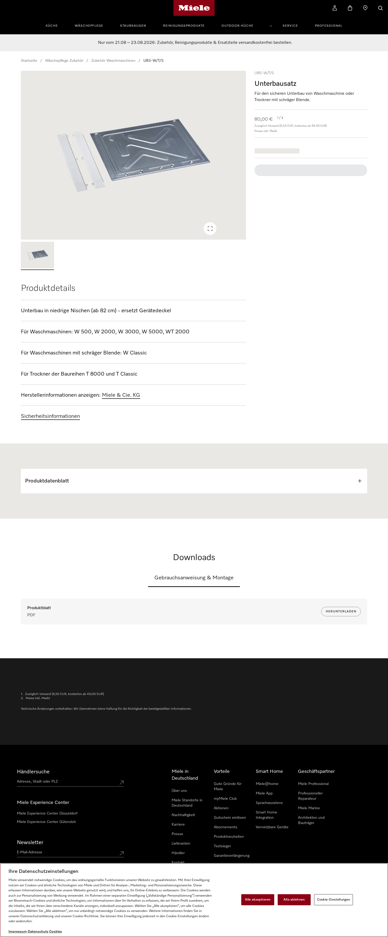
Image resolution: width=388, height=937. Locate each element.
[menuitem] (55, 25)
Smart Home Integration (266, 815)
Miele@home (267, 784)
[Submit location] (122, 782)
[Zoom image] (210, 228)
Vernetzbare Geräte (272, 827)
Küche (52, 25)
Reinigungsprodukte (184, 25)
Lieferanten (181, 843)
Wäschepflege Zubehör (64, 61)
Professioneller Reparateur (310, 796)
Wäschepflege (89, 25)
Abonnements (225, 827)
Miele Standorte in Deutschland (187, 802)
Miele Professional (313, 784)
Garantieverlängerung (231, 856)
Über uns (179, 791)
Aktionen (221, 808)
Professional (328, 25)
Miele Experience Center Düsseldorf (47, 813)
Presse (177, 834)
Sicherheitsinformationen (50, 416)
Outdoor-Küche (237, 25)
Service (290, 25)
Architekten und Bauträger (311, 820)
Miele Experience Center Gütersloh (46, 822)
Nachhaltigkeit (183, 815)
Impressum (17, 931)
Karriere (178, 824)
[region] (133, 155)
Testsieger (222, 846)
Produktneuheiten (229, 837)
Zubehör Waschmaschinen (113, 61)
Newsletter (30, 842)
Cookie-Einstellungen (333, 899)
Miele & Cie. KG (121, 395)
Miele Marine (309, 808)
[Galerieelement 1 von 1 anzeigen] (37, 256)
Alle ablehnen (294, 899)
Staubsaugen (133, 25)
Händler (178, 853)
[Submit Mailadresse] (122, 853)
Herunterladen (341, 611)
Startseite (29, 61)
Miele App (264, 793)
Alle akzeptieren (257, 899)
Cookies (55, 931)
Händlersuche (33, 771)
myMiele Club (225, 799)
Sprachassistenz (269, 803)
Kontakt (178, 862)
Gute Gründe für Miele (228, 786)
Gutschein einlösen (230, 818)
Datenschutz (38, 931)
